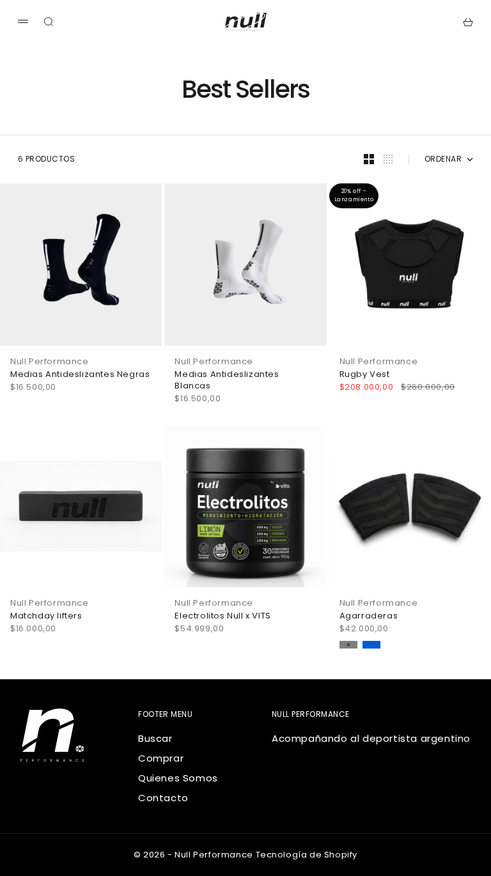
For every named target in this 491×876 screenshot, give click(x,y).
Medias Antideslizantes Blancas (227, 380)
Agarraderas (368, 616)
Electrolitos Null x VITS (222, 616)
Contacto (163, 797)
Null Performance (49, 361)
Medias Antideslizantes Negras (80, 374)
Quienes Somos (178, 778)
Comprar (160, 758)
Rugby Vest (364, 374)
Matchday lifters (46, 616)
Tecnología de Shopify (307, 855)
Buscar (155, 738)
